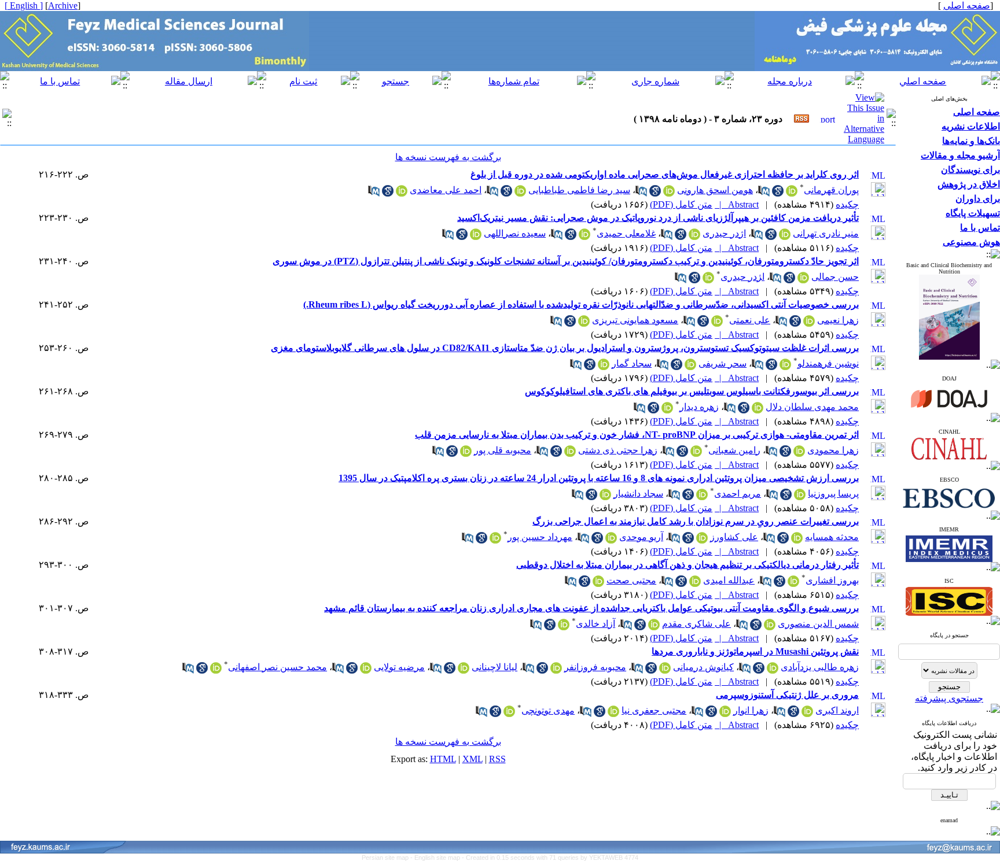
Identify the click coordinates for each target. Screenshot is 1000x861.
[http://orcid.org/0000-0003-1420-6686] (463, 670)
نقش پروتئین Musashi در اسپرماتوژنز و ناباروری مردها (755, 651)
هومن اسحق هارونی (715, 190)
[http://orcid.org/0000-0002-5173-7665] (702, 540)
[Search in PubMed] (764, 193)
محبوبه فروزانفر (595, 667)
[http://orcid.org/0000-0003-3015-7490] (563, 627)
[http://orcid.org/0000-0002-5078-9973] (584, 323)
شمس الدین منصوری (818, 624)
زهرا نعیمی (838, 320)
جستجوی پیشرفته (949, 698)
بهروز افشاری (832, 580)
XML (472, 759)
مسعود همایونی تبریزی (635, 320)
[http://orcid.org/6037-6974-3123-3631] (791, 193)
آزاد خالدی (595, 624)
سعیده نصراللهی (515, 233)
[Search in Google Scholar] (778, 193)
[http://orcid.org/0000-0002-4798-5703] (803, 280)
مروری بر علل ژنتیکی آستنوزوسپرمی (787, 695)
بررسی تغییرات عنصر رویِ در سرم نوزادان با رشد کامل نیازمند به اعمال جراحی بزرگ (695, 521)
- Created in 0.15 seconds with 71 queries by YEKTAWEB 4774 (550, 857)
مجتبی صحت (631, 580)
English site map (438, 857)
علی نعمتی (749, 320)
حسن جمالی (835, 277)
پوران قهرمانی (831, 190)
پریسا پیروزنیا (833, 493)
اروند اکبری (837, 710)
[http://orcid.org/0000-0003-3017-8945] (611, 540)
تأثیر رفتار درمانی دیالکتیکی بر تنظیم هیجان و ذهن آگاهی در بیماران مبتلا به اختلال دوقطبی (687, 565)
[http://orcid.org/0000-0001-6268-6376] (757, 410)
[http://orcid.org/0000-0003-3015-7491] (769, 627)
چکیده (847, 204)
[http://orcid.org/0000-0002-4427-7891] (654, 627)
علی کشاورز (734, 537)
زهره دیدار (699, 407)
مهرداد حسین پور (540, 537)
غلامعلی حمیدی (626, 233)
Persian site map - (388, 857)
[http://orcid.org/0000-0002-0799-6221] (475, 237)
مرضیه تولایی (399, 667)
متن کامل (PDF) (681, 204)
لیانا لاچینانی (494, 667)
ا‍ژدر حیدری (742, 277)
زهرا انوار (751, 710)
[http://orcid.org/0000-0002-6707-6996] (807, 714)
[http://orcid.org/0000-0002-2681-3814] (696, 454)
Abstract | (737, 204)
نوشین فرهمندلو (828, 363)
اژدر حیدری (724, 233)
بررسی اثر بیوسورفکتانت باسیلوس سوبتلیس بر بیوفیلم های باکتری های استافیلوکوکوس (692, 391)
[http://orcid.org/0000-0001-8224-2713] (797, 540)
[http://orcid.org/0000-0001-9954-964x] (366, 670)
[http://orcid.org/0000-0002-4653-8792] (772, 670)
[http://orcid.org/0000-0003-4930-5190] (613, 714)
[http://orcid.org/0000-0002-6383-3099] (665, 670)
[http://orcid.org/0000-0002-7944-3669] (785, 237)
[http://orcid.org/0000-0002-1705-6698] (793, 584)
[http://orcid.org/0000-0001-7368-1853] (690, 367)
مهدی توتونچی (548, 710)
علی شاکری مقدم (696, 624)
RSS (497, 759)
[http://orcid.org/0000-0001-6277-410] (799, 454)
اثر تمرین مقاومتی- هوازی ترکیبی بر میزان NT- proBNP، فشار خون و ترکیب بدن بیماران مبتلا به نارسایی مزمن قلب (637, 434)
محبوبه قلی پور (502, 450)
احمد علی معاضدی (445, 190)
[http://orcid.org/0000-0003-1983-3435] (216, 670)
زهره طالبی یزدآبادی (820, 667)
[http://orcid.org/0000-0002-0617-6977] (694, 237)
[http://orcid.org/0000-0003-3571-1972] (717, 323)
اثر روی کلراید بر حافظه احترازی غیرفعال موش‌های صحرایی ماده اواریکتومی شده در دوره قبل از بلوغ (664, 174)
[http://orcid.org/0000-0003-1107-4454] (556, 670)
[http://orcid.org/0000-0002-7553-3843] (605, 497)
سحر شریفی (722, 363)
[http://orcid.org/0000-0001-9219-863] (466, 454)
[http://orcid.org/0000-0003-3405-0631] (570, 454)
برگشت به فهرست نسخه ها (448, 157)
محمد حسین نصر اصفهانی (277, 667)
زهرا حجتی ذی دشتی (617, 450)
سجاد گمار (632, 363)
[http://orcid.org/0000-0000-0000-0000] (800, 497)
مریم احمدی (737, 493)
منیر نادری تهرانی (826, 233)
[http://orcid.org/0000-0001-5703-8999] (785, 367)
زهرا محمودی (833, 450)
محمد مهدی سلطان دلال (812, 407)
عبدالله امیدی (729, 580)
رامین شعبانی (734, 450)
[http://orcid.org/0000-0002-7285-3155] (509, 714)
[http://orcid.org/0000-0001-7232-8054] (603, 367)
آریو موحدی (641, 537)
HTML (443, 759)
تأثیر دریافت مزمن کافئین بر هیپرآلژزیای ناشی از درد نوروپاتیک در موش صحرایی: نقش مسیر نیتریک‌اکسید (658, 218)
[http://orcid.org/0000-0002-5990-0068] (725, 714)
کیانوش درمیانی (703, 667)
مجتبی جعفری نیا (654, 710)
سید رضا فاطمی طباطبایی (579, 190)
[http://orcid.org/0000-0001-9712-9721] (584, 237)
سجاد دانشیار (638, 493)
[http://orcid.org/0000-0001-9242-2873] (495, 540)
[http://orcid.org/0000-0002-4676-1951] (809, 323)
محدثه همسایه (832, 537)
